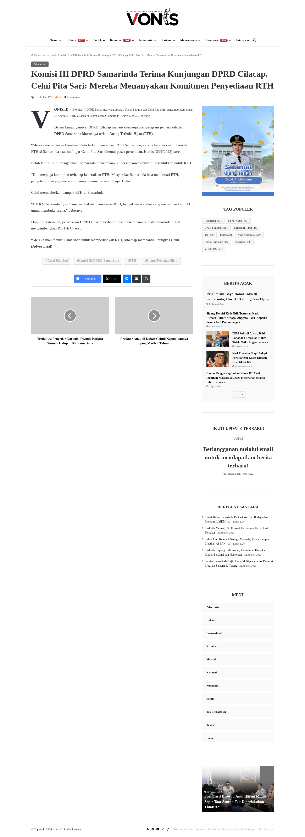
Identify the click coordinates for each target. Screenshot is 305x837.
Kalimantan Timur (246, 227)
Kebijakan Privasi (183, 829)
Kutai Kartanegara (249, 234)
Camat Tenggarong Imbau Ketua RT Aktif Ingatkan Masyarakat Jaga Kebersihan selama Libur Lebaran (235, 378)
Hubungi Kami (230, 829)
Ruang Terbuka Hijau (161, 260)
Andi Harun (213, 220)
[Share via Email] (136, 279)
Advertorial (146, 40)
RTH (132, 260)
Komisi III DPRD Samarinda (98, 260)
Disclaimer (214, 829)
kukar (226, 234)
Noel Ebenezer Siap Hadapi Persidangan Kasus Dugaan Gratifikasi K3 (249, 358)
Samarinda (243, 241)
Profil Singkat (248, 829)
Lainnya (241, 40)
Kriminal (119, 40)
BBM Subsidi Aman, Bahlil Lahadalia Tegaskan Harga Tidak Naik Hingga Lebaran (250, 338)
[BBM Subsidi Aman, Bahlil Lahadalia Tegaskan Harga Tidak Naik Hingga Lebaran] (217, 339)
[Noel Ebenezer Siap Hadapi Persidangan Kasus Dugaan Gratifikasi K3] (217, 359)
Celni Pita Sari (58, 260)
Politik (97, 40)
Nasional (166, 40)
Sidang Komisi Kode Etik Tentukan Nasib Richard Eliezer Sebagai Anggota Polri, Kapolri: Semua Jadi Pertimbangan (236, 318)
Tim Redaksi (266, 829)
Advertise (200, 829)
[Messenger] (127, 279)
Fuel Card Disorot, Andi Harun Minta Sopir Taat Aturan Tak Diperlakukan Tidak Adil (235, 801)
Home (37, 55)
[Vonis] (153, 17)
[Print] (146, 279)
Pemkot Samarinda (217, 241)
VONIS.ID (214, 249)
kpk (209, 234)
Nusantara (215, 40)
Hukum (75, 40)
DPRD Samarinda (216, 227)
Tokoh (54, 40)
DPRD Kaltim (238, 220)
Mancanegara (188, 40)
